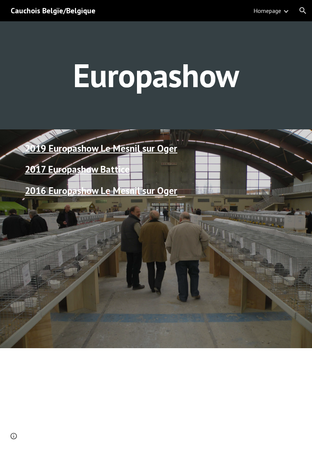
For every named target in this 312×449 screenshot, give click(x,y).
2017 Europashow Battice (77, 169)
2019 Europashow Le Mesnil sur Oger (101, 148)
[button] (303, 11)
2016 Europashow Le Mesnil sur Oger (101, 190)
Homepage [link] (267, 10)
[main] (156, 75)
